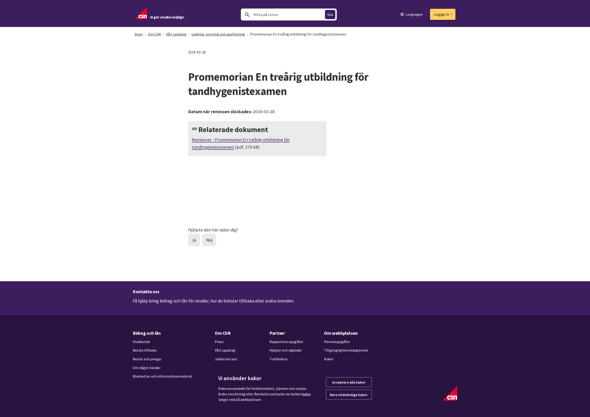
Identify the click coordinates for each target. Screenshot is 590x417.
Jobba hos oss (226, 359)
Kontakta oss (146, 291)
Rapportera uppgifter (286, 341)
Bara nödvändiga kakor (349, 394)
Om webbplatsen (340, 333)
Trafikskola (278, 359)
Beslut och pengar (147, 359)
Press (219, 341)
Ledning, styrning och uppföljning (218, 34)
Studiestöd (141, 341)
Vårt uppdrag (176, 34)
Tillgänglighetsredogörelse (346, 350)
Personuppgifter (337, 341)
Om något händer (147, 367)
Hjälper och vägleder (285, 350)
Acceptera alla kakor (349, 382)
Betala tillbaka (144, 350)
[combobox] (289, 15)
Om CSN (154, 34)
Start (139, 34)
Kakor (328, 359)
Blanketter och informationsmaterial (162, 376)
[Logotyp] (449, 393)
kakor (306, 394)
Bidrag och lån (146, 333)
